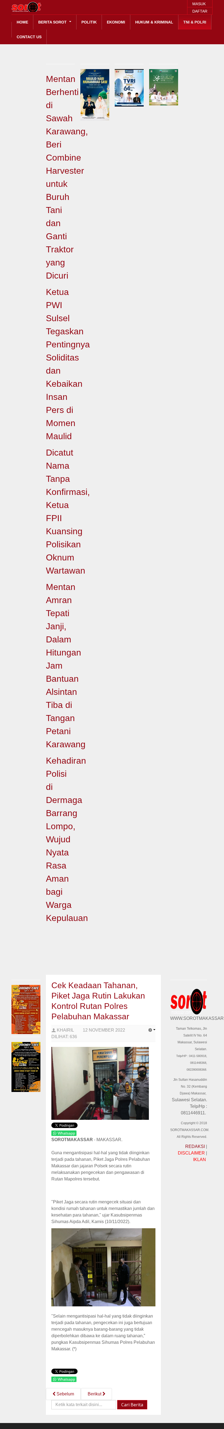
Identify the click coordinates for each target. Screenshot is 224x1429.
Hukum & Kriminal (154, 22)
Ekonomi (116, 22)
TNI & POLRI (194, 22)
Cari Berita (132, 1405)
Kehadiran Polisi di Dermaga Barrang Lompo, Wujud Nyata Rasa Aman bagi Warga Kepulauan (67, 839)
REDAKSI (195, 1146)
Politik (89, 22)
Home (22, 22)
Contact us (29, 37)
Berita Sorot (53, 22)
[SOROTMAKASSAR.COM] (38, 7)
